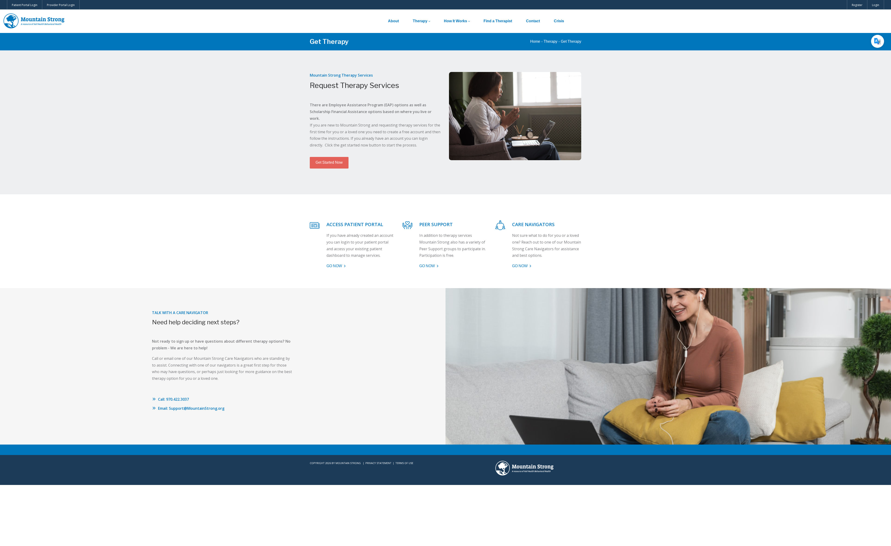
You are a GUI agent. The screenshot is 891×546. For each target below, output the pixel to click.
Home (535, 41)
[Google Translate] (877, 41)
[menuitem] (393, 21)
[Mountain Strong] (33, 21)
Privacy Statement (378, 463)
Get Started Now (329, 162)
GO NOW (334, 266)
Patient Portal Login (24, 5)
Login (875, 5)
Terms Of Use (404, 463)
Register (857, 5)
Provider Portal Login (61, 5)
